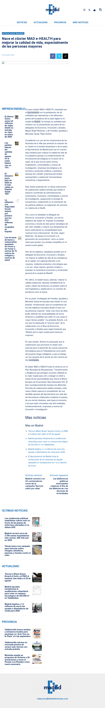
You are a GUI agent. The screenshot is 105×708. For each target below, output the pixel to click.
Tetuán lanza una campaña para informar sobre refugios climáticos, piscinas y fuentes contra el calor (18, 551)
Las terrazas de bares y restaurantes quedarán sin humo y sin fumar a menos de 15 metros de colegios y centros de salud (11, 248)
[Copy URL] (65, 56)
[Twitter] (89, 10)
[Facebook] (53, 56)
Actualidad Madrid (13, 33)
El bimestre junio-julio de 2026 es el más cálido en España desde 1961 (9, 183)
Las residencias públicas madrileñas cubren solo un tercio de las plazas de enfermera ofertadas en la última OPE (17, 523)
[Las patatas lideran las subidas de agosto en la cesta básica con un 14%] (16, 143)
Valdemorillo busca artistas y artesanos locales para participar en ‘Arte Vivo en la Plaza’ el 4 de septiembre (17, 633)
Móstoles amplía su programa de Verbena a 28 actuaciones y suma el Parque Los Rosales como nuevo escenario (17, 660)
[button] (100, 9)
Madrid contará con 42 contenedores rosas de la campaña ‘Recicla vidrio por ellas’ (35, 483)
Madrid (37, 121)
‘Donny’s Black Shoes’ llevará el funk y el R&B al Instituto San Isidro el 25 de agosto (18, 577)
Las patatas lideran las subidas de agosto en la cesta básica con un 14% (8, 155)
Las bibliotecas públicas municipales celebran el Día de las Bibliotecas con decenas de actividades (58, 486)
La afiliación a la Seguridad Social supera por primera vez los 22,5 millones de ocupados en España (9, 215)
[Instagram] (84, 10)
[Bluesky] (94, 10)
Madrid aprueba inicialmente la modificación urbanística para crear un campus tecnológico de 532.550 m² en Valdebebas (48, 441)
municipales (34, 360)
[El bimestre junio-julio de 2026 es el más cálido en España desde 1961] (16, 174)
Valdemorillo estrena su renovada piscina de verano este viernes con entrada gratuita (16, 646)
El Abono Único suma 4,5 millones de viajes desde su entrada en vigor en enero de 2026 (9, 126)
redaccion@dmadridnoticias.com (52, 698)
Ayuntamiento (33, 112)
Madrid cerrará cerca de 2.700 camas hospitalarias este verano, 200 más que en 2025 (17, 537)
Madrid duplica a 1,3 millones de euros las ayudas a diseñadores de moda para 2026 (16, 607)
